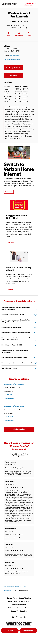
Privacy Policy (12, 598)
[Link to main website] (9, 5)
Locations (23, 611)
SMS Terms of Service (15, 608)
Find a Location (19, 429)
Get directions (30, 631)
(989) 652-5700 (14, 55)
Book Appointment (13, 68)
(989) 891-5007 (8, 394)
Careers (27, 608)
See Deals (16, 75)
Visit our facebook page (12, 59)
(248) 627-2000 (8, 417)
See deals (10, 289)
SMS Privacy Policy (19, 605)
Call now (10, 631)
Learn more (8, 192)
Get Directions (9, 399)
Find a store (11, 242)
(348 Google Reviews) (19, 28)
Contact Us (14, 611)
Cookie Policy (12, 601)
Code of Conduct (25, 598)
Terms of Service (25, 601)
